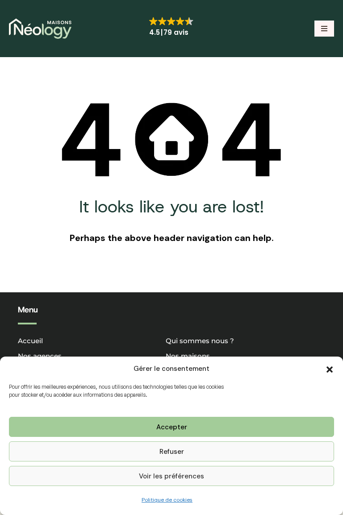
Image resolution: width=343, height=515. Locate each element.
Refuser (171, 451)
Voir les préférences (171, 476)
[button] (329, 368)
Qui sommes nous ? (200, 340)
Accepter (171, 427)
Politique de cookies (167, 499)
